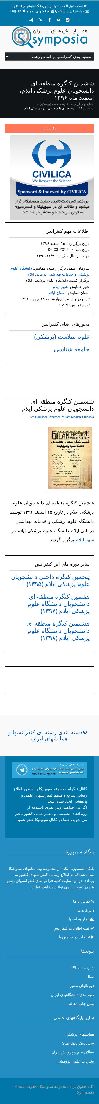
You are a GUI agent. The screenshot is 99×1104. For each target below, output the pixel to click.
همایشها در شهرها (52, 6)
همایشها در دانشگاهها (69, 11)
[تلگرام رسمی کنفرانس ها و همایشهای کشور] (31, 20)
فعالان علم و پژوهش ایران (72, 1052)
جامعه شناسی (72, 349)
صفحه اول (76, 6)
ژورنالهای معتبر (82, 985)
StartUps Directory (78, 1043)
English (15, 11)
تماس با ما (81, 901)
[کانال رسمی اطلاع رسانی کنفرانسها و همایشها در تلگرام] (49, 770)
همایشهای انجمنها (38, 11)
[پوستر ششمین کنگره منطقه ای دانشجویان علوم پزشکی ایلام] (70, 459)
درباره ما (85, 910)
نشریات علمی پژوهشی (75, 1061)
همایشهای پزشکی (79, 1034)
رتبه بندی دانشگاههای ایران (72, 994)
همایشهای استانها (25, 6)
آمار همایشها (79, 919)
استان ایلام (57, 292)
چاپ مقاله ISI (83, 968)
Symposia (85, 1092)
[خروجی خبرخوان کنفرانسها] (40, 20)
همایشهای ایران (83, 104)
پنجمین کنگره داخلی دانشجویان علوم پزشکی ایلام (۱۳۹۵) (50, 580)
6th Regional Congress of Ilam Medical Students (62, 416)
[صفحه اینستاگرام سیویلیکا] (68, 20)
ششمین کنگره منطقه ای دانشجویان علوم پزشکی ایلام (58, 108)
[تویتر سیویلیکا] (58, 20)
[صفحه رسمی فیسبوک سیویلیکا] (49, 20)
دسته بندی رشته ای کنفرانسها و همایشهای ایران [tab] (45, 735)
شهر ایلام (60, 286)
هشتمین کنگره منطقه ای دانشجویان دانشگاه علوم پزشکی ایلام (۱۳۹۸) (58, 630)
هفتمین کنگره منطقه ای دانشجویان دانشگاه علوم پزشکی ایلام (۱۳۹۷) (59, 603)
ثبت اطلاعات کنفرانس (71, 928)
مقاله (90, 977)
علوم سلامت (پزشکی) (54, 104)
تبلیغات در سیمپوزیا (74, 937)
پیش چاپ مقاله (81, 1003)
